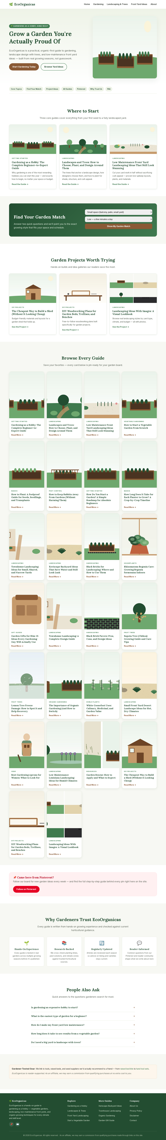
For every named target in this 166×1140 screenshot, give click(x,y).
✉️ (17, 1124)
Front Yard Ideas (139, 4)
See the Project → (20, 327)
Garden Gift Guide (106, 1120)
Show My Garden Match (118, 226)
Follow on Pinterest (26, 889)
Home (87, 4)
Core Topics (16, 89)
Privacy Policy (136, 1111)
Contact (133, 1120)
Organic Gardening (107, 1115)
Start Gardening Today (24, 67)
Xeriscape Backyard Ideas (110, 1106)
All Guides (67, 89)
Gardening (98, 4)
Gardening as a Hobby (77, 1106)
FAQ (108, 89)
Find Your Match (34, 89)
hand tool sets (142, 1069)
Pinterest (81, 89)
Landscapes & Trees (76, 1111)
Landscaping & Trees (117, 4)
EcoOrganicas (22, 4)
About (154, 4)
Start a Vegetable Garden (78, 1120)
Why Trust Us (96, 89)
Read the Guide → (20, 184)
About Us (134, 1106)
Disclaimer (134, 1115)
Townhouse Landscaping (110, 1111)
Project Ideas (52, 89)
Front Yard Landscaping (77, 1115)
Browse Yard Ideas (53, 67)
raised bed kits (126, 1069)
